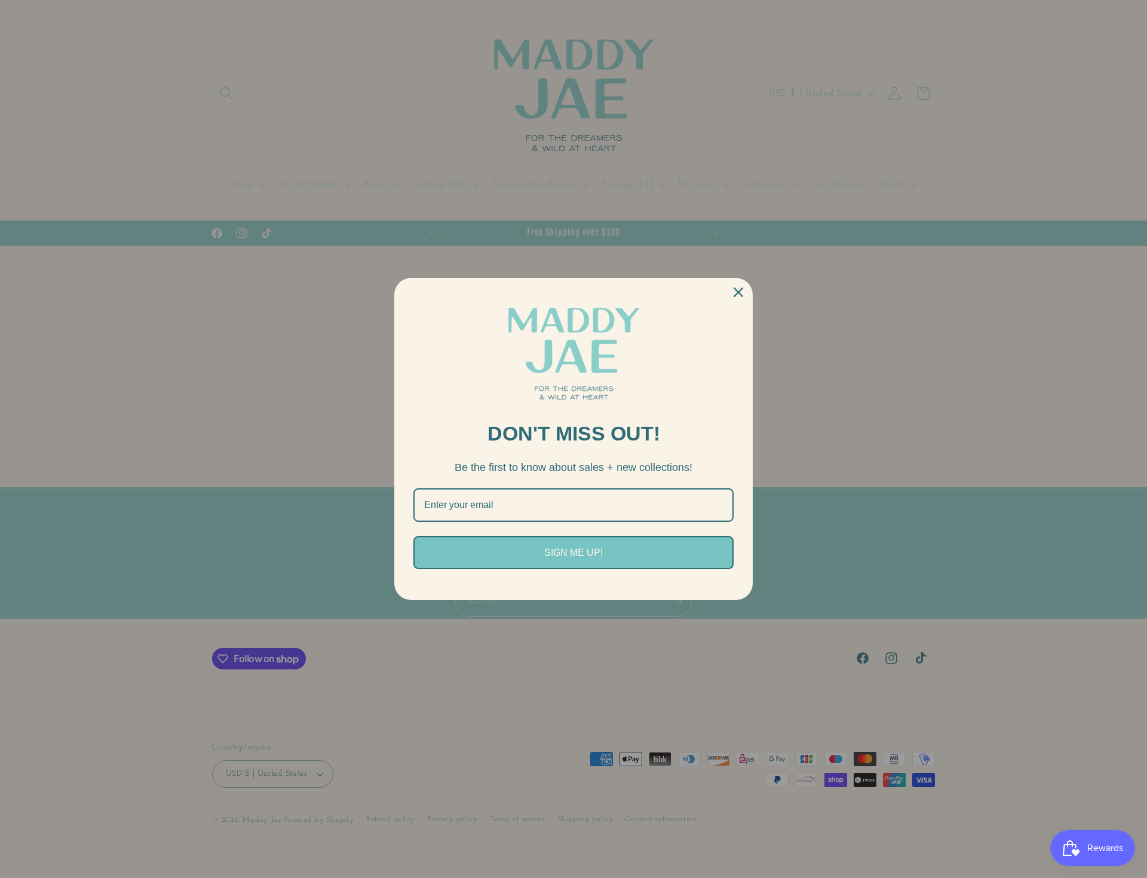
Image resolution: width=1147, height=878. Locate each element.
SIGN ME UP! (573, 552)
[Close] (738, 292)
